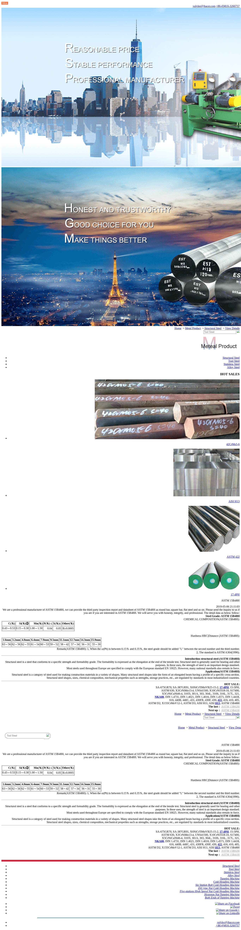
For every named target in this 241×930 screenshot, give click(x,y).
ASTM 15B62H (230, 706)
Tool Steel (234, 360)
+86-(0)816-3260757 (228, 6)
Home (177, 328)
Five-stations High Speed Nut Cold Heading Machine (210, 891)
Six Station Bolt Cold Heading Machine (217, 884)
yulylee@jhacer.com (204, 6)
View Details (232, 328)
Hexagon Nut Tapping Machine (222, 894)
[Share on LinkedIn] (228, 913)
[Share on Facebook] (227, 903)
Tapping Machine (230, 878)
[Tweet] (235, 906)
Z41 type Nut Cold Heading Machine (219, 888)
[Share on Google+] (228, 909)
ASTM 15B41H (230, 710)
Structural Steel (212, 328)
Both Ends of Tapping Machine (222, 897)
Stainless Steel (232, 364)
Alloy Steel (233, 367)
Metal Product (193, 328)
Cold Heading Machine (226, 881)
